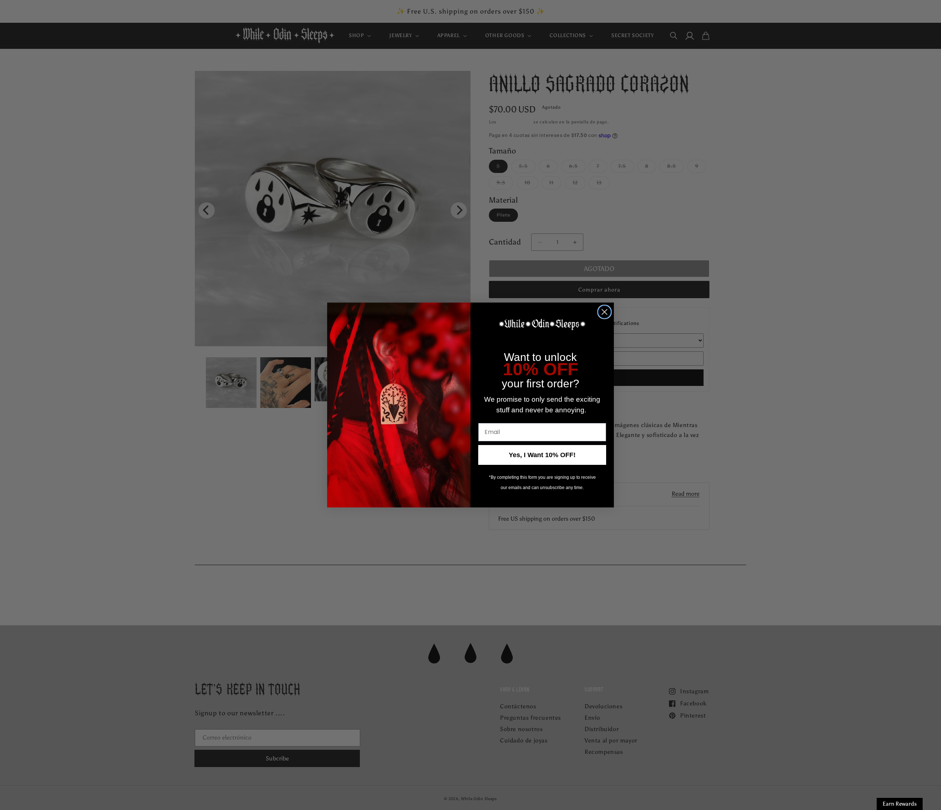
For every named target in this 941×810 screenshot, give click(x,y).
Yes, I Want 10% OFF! (542, 455)
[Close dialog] (604, 311)
